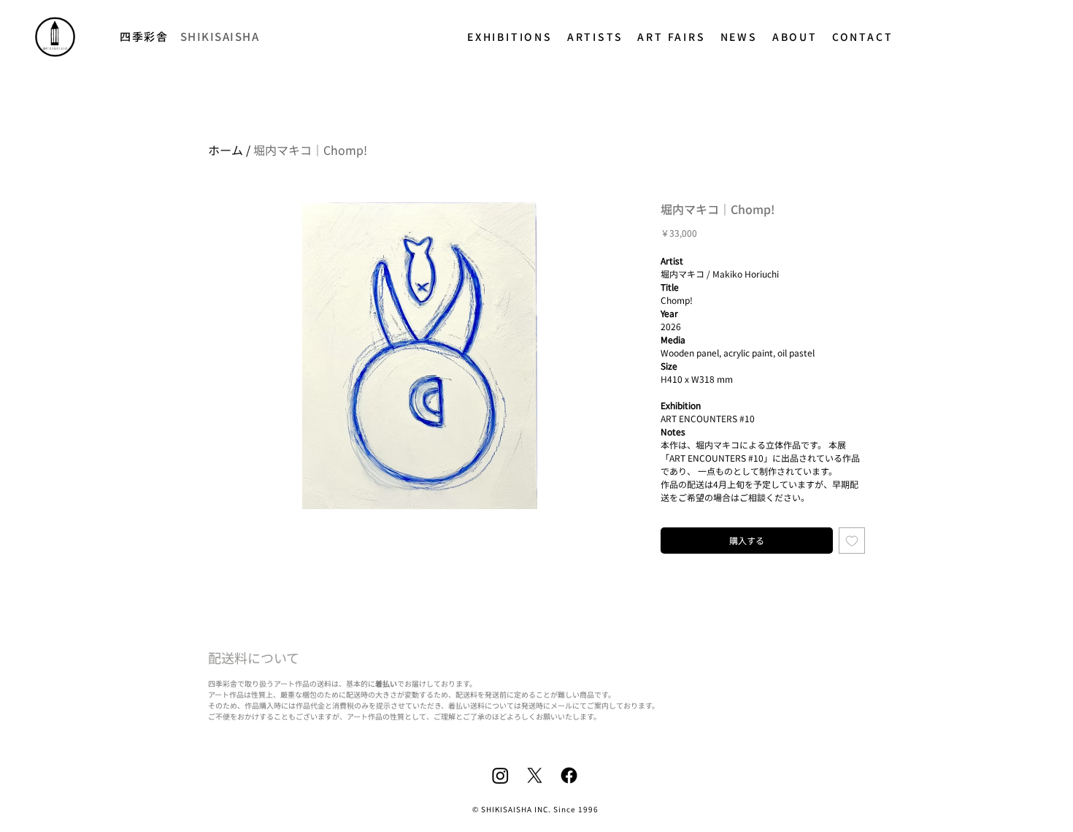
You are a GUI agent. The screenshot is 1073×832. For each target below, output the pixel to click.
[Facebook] (569, 775)
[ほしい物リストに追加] (852, 540)
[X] (534, 775)
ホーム (225, 150)
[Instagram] (500, 775)
